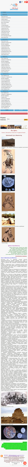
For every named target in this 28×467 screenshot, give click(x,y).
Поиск (8, 119)
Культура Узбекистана (5, 70)
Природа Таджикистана (5, 101)
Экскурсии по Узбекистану (6, 59)
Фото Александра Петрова (6, 35)
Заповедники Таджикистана (6, 104)
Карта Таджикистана (5, 107)
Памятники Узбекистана (5, 67)
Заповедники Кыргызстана (6, 51)
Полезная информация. (5, 45)
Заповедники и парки (5, 32)
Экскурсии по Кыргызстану (6, 42)
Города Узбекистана (5, 64)
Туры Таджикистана (5, 92)
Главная (4, 12)
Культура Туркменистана (5, 87)
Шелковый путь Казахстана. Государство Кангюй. (15, 132)
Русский (21, 109)
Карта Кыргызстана (5, 54)
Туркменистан (6, 73)
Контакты (14, 113)
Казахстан (5, 14)
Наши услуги (3, 23)
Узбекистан (5, 56)
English (7, 109)
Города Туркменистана (5, 81)
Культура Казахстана (5, 34)
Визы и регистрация (5, 22)
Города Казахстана (4, 28)
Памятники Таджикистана (6, 103)
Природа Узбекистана (5, 65)
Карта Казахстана (4, 37)
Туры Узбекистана (4, 58)
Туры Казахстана (4, 16)
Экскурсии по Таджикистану (6, 94)
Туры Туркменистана (5, 75)
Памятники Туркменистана (6, 84)
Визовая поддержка (5, 44)
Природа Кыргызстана (5, 48)
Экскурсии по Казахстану (6, 17)
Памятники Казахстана (5, 31)
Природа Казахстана (5, 29)
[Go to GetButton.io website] (25, 465)
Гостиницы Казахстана (5, 20)
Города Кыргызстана (5, 47)
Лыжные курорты (4, 19)
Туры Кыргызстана (4, 41)
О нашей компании (4, 25)
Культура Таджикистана (5, 106)
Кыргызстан (5, 39)
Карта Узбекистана (4, 71)
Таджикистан (5, 90)
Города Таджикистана (5, 100)
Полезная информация (5, 26)
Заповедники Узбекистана (6, 68)
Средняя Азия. (4, 97)
